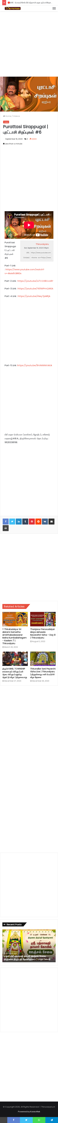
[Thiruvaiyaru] (12, 8)
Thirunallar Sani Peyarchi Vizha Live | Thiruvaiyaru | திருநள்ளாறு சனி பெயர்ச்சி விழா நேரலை (42, 673)
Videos (16, 116)
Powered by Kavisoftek (29, 1111)
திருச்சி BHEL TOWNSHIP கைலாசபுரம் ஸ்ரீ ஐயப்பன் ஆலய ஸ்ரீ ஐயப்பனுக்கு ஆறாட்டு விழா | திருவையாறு (14, 673)
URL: (28, 252)
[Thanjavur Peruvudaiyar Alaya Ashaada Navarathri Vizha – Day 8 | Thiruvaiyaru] (43, 619)
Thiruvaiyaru (42, 244)
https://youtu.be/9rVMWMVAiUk (34, 365)
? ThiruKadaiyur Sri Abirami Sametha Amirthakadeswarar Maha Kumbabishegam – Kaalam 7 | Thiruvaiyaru (14, 636)
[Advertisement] (29, 43)
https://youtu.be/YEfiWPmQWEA (35, 288)
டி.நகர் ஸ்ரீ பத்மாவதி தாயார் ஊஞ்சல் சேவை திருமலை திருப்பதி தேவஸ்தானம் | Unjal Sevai (27, 957)
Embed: (26, 257)
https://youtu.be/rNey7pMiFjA (34, 296)
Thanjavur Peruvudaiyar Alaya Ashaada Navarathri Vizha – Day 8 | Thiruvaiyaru (42, 633)
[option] (29, 945)
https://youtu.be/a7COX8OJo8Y (35, 280)
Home (8, 116)
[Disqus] (29, 728)
